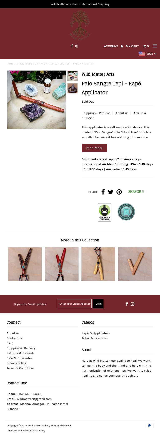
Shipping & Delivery (21, 348)
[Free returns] (126, 213)
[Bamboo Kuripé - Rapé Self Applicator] (135, 280)
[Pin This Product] (119, 192)
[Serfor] (135, 192)
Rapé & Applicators (96, 333)
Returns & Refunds (21, 353)
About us (122, 113)
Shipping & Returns (96, 113)
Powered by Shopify (33, 430)
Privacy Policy (16, 363)
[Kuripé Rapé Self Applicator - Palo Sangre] (62, 280)
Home (10, 63)
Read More (94, 148)
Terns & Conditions (21, 368)
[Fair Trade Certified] (104, 213)
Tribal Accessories (95, 338)
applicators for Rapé (30, 63)
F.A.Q (10, 343)
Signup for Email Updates (30, 304)
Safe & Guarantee (19, 358)
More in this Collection (80, 240)
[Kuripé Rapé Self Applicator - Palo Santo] (98, 280)
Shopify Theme (59, 425)
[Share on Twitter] (111, 192)
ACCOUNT (111, 46)
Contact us (14, 338)
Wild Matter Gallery (39, 425)
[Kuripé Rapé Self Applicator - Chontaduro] (25, 280)
